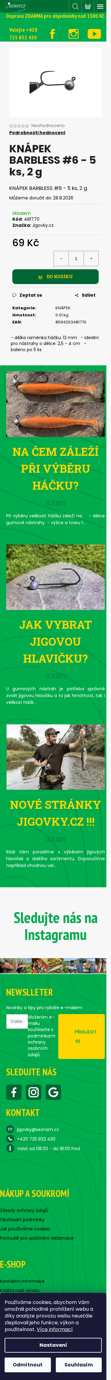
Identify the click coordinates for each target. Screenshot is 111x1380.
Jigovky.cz (43, 225)
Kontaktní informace (22, 1281)
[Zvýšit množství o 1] (91, 258)
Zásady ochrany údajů (24, 1210)
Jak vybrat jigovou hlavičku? (55, 641)
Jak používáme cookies (25, 1229)
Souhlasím (78, 1364)
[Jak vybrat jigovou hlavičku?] (55, 577)
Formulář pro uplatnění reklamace (37, 1238)
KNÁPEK (63, 308)
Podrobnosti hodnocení (37, 133)
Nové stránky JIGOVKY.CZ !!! (55, 813)
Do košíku (60, 276)
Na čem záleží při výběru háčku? (55, 468)
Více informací (55, 1329)
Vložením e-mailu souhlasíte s (41, 1036)
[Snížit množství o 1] (61, 258)
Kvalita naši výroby (20, 1290)
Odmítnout (28, 1364)
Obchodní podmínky (22, 1220)
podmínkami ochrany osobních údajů (41, 1045)
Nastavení (53, 1345)
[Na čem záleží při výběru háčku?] (55, 404)
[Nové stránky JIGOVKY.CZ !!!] (55, 757)
